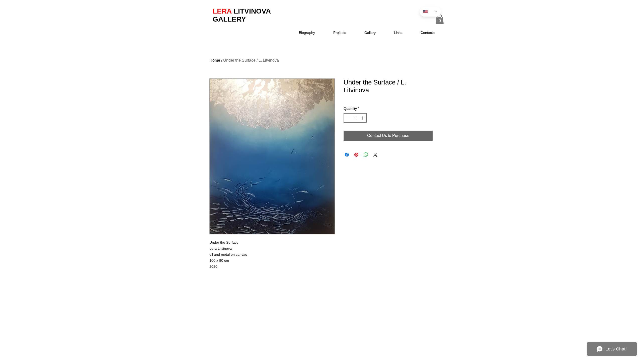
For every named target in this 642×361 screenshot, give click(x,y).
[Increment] (363, 118)
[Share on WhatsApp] (366, 155)
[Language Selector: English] (430, 12)
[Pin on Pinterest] (356, 155)
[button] (439, 19)
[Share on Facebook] (347, 155)
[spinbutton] (355, 118)
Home (214, 60)
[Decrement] (347, 118)
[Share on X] (375, 155)
